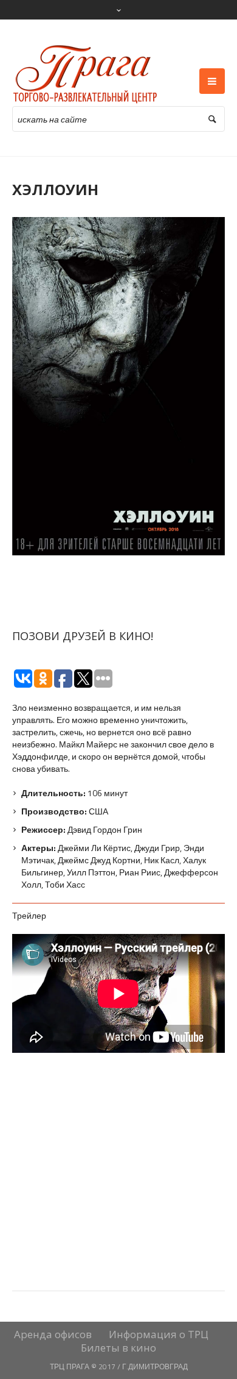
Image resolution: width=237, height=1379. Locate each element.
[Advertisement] (118, 1129)
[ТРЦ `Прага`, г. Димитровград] (85, 74)
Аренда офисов (53, 1334)
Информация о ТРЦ (158, 1334)
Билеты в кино (118, 1348)
